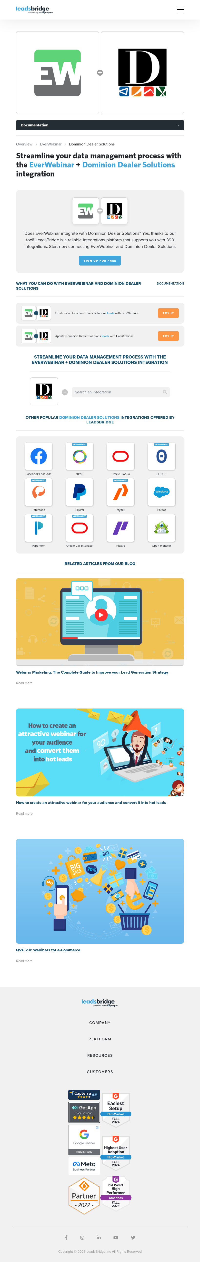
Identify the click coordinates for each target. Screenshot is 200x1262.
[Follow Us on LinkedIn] (99, 1238)
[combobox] (121, 392)
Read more (24, 683)
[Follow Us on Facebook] (66, 1238)
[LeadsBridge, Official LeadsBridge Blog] (34, 9)
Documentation (34, 125)
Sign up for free (100, 260)
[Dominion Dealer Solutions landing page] (142, 72)
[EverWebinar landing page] (57, 72)
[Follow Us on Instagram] (82, 1238)
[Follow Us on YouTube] (115, 1238)
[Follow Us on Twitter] (133, 1238)
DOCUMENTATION (170, 283)
